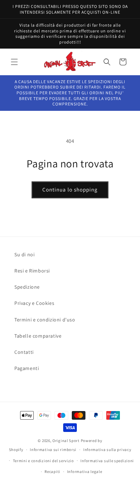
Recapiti (52, 471)
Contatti (24, 352)
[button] (14, 62)
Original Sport (66, 440)
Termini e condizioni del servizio (43, 460)
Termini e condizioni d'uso (44, 319)
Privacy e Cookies (34, 303)
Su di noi (24, 254)
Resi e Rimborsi (32, 270)
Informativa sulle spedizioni (107, 460)
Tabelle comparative (37, 336)
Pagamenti (26, 368)
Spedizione (27, 287)
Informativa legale (84, 471)
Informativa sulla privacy (107, 449)
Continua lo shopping (70, 189)
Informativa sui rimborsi (53, 449)
